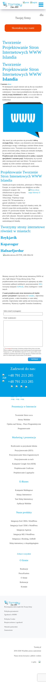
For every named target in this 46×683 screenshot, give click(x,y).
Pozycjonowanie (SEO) (24, 450)
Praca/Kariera (24, 573)
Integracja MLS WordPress (23, 534)
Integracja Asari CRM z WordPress (24, 525)
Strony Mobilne (24, 420)
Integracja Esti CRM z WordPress (24, 521)
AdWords (20, 287)
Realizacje (24, 569)
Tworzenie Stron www (24, 415)
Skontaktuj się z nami (23, 28)
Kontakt (24, 587)
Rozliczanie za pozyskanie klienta (24, 446)
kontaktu (31, 296)
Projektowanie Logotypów (24, 473)
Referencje (24, 582)
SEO (40, 284)
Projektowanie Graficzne (24, 468)
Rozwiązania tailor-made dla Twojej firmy (18, 607)
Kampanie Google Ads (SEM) (24, 464)
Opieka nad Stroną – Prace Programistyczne (24, 424)
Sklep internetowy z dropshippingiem (23, 543)
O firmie (24, 578)
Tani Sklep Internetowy (24, 499)
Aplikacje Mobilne (24, 503)
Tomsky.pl (37, 647)
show (9, 84)
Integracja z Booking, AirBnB (24, 539)
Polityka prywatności (11, 611)
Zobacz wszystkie (24, 554)
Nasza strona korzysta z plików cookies (27, 656)
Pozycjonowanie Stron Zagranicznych (24, 455)
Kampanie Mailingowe (24, 490)
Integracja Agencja (24, 530)
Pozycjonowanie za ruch (23, 459)
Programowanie (24, 428)
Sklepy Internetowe (24, 495)
